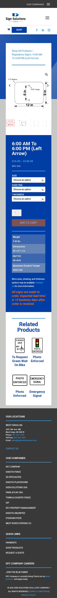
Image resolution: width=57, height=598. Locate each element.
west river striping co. (19, 523)
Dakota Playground (17, 482)
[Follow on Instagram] (49, 30)
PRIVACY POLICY (28, 595)
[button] (46, 74)
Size (14, 175)
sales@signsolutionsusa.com (24, 440)
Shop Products (14, 548)
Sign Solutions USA (16, 487)
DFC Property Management (21, 508)
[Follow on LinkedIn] (42, 30)
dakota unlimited (15, 513)
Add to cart (28, 222)
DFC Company (13, 466)
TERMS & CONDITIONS (38, 591)
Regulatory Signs (21, 54)
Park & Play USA (14, 492)
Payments (11, 542)
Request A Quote (15, 553)
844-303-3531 (20, 438)
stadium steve (14, 518)
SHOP (19, 30)
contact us (12, 448)
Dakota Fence (13, 472)
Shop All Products (22, 50)
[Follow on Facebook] (36, 30)
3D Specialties (13, 477)
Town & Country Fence (18, 497)
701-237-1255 (18, 435)
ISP (7, 503)
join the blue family (17, 572)
